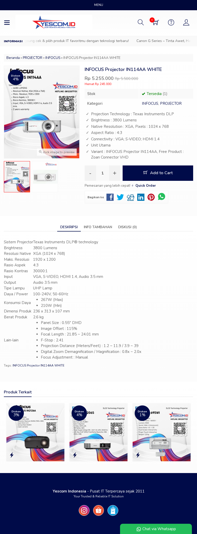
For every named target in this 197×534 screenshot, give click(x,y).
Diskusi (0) (127, 227)
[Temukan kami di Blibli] (113, 515)
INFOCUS (150, 103)
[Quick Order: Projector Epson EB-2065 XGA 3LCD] (74, 455)
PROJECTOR (171, 103)
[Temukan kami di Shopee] (98, 515)
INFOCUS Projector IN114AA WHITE (38, 365)
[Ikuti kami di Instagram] (84, 515)
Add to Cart (161, 173)
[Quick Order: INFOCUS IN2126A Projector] (11, 455)
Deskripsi (69, 227)
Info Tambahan (98, 227)
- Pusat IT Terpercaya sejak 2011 (99, 491)
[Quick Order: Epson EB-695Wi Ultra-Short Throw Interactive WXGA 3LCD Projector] (137, 455)
